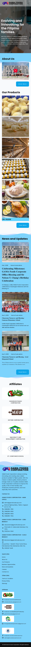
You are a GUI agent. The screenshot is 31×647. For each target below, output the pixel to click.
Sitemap (4, 583)
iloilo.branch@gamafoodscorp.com (14, 540)
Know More (23, 84)
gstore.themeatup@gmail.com (12, 614)
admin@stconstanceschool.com (12, 638)
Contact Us (5, 572)
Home (3, 557)
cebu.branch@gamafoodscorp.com (14, 525)
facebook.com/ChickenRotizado (12, 599)
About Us (4, 559)
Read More (23, 372)
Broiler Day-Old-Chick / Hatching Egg (15, 122)
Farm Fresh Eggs (15, 163)
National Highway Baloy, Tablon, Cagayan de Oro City (16, 506)
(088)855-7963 (8, 509)
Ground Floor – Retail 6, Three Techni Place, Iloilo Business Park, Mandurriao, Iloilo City (14, 545)
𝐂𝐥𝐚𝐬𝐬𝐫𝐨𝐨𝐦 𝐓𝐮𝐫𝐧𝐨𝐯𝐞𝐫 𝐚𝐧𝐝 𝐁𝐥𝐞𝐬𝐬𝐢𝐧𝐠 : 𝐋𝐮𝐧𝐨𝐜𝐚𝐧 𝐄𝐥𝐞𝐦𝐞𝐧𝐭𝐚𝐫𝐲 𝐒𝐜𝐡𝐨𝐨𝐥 (13, 319)
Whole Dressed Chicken (15, 185)
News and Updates (7, 567)
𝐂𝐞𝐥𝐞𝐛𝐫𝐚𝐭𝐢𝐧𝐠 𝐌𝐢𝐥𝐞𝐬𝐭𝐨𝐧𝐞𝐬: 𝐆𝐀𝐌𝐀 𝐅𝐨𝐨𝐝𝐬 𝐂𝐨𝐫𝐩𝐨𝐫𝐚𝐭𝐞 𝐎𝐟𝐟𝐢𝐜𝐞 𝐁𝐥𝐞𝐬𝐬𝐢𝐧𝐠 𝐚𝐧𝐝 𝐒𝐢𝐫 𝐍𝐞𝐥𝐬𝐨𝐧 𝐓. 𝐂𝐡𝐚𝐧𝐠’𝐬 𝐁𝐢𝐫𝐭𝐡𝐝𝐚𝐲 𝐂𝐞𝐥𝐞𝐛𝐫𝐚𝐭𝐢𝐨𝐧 (15, 274)
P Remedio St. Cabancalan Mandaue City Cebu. (16, 528)
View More (23, 225)
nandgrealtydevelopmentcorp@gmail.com (15, 623)
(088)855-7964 (8, 516)
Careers (4, 569)
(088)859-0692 (9, 511)
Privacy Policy (6, 581)
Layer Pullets (15, 144)
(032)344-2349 (8, 531)
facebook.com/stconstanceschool (13, 635)
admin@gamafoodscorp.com (13, 503)
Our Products (6, 562)
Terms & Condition (7, 578)
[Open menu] (28, 3)
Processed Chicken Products (16, 206)
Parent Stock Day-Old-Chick (15, 103)
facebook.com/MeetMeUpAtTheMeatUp (14, 611)
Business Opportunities (8, 564)
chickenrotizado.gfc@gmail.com (12, 602)
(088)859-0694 (9, 514)
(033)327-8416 (8, 548)
